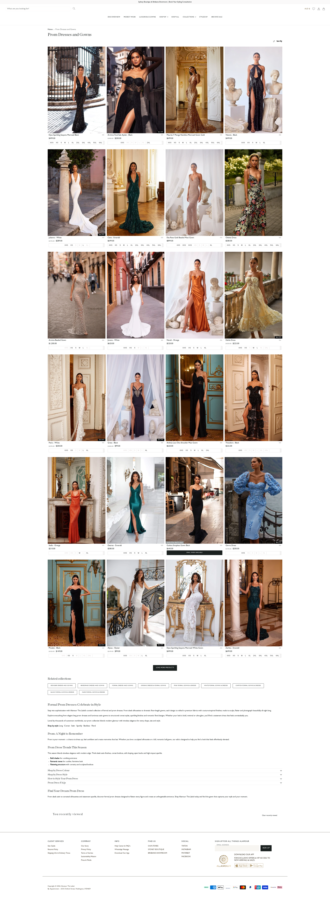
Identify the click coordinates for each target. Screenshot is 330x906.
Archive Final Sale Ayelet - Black (120, 135)
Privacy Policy (86, 849)
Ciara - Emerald (114, 238)
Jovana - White (113, 340)
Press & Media (86, 860)
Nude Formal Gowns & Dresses (93, 692)
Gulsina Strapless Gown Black (178, 546)
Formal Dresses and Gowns (122, 685)
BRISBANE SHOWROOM (157, 853)
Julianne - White (55, 238)
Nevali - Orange (173, 340)
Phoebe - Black (54, 648)
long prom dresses (80, 716)
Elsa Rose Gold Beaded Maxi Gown (180, 238)
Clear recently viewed (269, 815)
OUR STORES (153, 846)
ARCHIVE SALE (216, 17)
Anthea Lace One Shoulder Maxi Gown (182, 443)
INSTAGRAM (186, 849)
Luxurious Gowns (147, 17)
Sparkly (79, 726)
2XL (266, 348)
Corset (67, 726)
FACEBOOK (186, 857)
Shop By (163, 17)
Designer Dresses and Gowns (62, 685)
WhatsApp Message (122, 849)
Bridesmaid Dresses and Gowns (92, 685)
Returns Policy (53, 849)
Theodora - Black (232, 443)
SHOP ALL (175, 17)
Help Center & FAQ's (122, 846)
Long (61, 726)
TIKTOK (185, 846)
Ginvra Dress (231, 546)
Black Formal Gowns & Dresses (62, 692)
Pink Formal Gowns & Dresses (185, 685)
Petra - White (54, 443)
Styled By (203, 17)
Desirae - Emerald (115, 546)
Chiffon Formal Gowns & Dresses (248, 685)
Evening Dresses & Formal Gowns (153, 685)
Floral (94, 726)
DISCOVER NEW (114, 17)
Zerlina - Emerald (232, 648)
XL (143, 143)
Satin (73, 726)
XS (128, 143)
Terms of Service (87, 853)
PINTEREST (186, 853)
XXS (66, 348)
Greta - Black (113, 443)
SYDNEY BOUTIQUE (156, 849)
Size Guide (51, 846)
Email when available (194, 552)
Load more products (165, 668)
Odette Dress (231, 238)
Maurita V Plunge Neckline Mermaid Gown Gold (186, 135)
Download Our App (122, 853)
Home (50, 30)
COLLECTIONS (189, 17)
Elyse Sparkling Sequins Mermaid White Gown (185, 648)
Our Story (84, 846)
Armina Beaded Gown (57, 340)
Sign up (266, 848)
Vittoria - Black (231, 135)
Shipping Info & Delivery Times (59, 853)
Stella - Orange (54, 546)
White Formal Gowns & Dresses (216, 685)
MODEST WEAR (130, 17)
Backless (87, 726)
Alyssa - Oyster (114, 648)
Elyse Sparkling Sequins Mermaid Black (64, 135)
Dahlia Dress (231, 340)
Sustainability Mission (88, 857)
